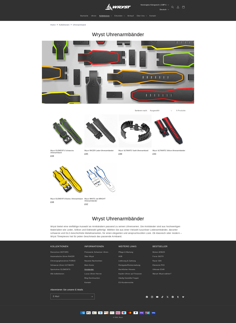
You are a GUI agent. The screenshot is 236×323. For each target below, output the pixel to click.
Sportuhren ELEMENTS (60, 269)
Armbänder (89, 269)
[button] (105, 15)
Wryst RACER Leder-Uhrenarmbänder (99, 150)
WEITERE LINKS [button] (127, 246)
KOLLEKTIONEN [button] (59, 246)
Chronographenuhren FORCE (62, 261)
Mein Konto (89, 265)
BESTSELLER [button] (160, 246)
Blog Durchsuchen (92, 278)
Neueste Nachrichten (93, 261)
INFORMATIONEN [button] (94, 246)
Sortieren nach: (141, 111)
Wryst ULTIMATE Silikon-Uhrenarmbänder (169, 150)
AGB (120, 256)
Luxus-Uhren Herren (93, 274)
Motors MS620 (159, 252)
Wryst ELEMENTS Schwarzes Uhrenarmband (62, 152)
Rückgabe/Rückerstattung (129, 265)
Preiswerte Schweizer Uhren (96, 252)
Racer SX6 (157, 261)
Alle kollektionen (57, 274)
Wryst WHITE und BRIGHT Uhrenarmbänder (94, 200)
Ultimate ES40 (159, 269)
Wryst (121, 317)
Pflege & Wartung (125, 252)
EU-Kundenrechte (125, 282)
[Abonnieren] (92, 297)
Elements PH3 (158, 265)
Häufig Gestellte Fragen (128, 278)
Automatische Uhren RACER (62, 256)
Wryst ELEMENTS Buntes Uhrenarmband (66, 199)
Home (53, 25)
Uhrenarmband (79, 25)
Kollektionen (64, 25)
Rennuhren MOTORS (59, 252)
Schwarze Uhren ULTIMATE (62, 265)
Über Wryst (89, 256)
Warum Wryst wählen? (162, 274)
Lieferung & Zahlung (127, 261)
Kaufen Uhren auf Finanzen (130, 274)
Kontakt (87, 282)
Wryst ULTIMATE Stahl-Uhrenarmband (133, 150)
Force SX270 (158, 256)
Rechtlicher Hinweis (126, 269)
